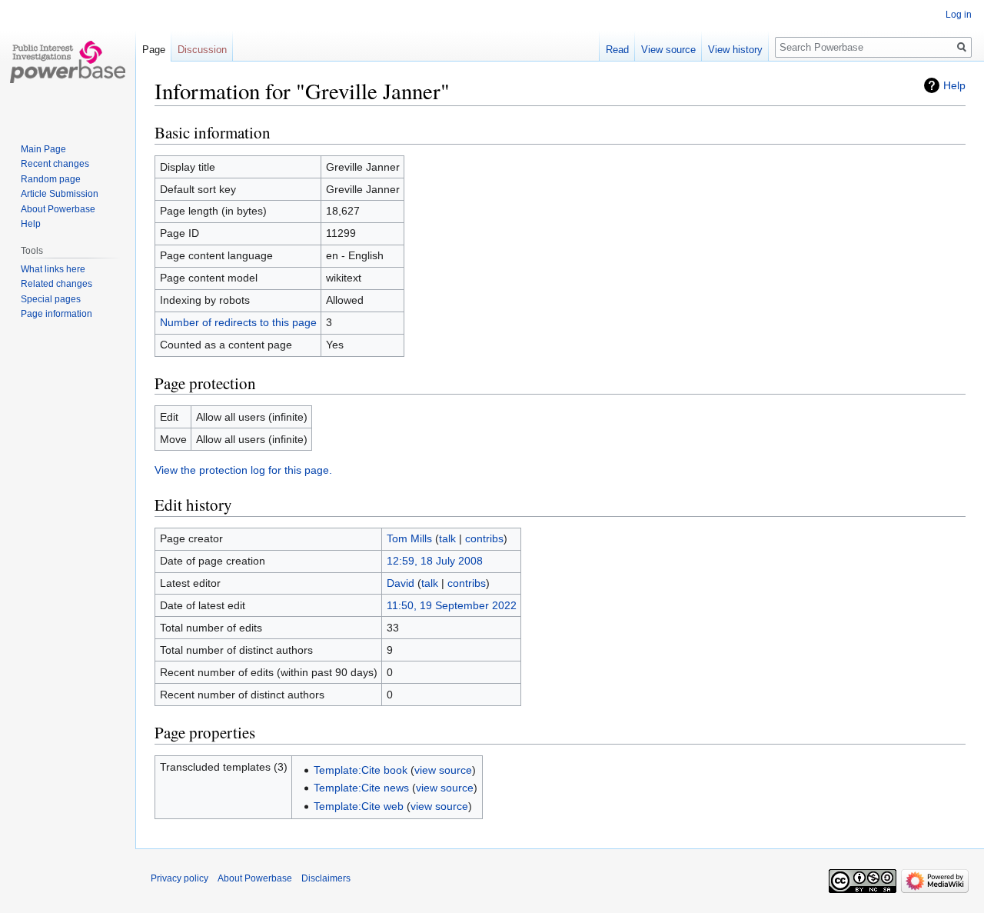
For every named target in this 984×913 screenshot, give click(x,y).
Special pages (51, 299)
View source (668, 49)
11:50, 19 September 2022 (452, 605)
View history (735, 49)
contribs (484, 538)
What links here (53, 269)
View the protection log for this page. (243, 470)
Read (617, 49)
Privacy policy (179, 878)
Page (153, 49)
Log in (959, 14)
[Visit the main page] (67, 61)
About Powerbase (58, 209)
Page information (56, 313)
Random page (51, 179)
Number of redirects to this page (238, 322)
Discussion (202, 49)
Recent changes (55, 163)
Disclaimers (326, 878)
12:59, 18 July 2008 (435, 561)
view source (443, 770)
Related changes (56, 283)
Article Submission (59, 193)
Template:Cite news (361, 787)
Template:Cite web (359, 806)
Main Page (43, 149)
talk (447, 538)
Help (954, 85)
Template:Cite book (360, 770)
